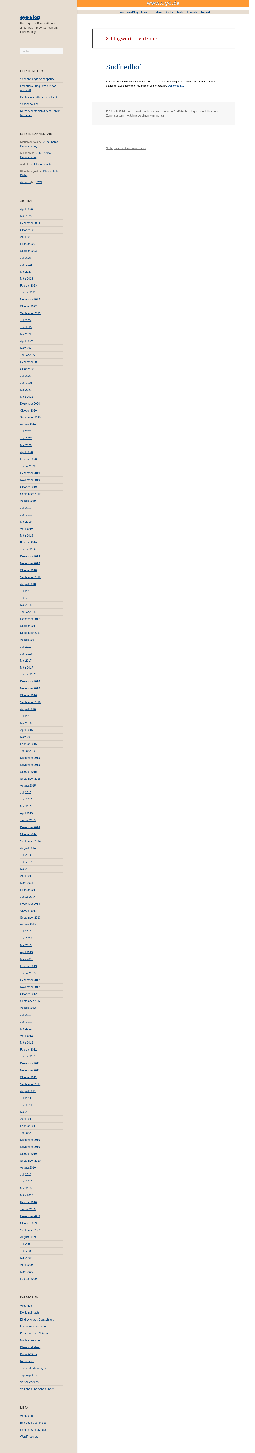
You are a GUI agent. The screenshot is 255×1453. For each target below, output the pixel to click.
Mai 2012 (26, 1028)
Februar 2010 (28, 1202)
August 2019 (28, 500)
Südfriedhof (123, 67)
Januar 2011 (27, 1132)
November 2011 (30, 1070)
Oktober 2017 (28, 625)
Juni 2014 (26, 862)
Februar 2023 (28, 285)
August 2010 (28, 1167)
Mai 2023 (26, 271)
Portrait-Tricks (28, 1354)
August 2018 (28, 584)
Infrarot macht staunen (33, 1326)
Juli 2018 (25, 591)
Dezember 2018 (30, 556)
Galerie (158, 12)
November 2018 (30, 563)
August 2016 (28, 709)
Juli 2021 (25, 375)
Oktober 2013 (28, 910)
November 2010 (30, 1146)
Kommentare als (33, 1429)
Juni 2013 (26, 938)
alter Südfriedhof (178, 111)
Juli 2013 (25, 931)
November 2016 (30, 688)
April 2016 (26, 730)
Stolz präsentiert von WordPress (126, 148)
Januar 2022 (28, 355)
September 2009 (30, 1230)
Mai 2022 (26, 334)
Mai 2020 (26, 445)
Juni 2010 (26, 1181)
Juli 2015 (25, 792)
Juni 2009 (26, 1250)
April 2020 (26, 452)
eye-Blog (30, 17)
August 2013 (28, 924)
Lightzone (197, 111)
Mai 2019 (26, 521)
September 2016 (30, 702)
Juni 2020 (26, 438)
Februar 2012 (28, 1049)
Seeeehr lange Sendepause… (39, 79)
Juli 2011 (25, 1098)
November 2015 (30, 764)
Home (120, 12)
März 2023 (26, 278)
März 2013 (26, 959)
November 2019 (30, 480)
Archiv (169, 12)
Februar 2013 (28, 966)
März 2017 (26, 667)
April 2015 (26, 813)
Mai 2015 (26, 806)
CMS (39, 182)
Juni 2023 (26, 264)
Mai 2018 (26, 605)
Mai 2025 (26, 216)
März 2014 (26, 882)
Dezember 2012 (30, 980)
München (211, 111)
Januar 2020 (28, 466)
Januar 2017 (28, 674)
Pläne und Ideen (30, 1347)
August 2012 (28, 1007)
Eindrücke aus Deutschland (37, 1319)
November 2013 (30, 903)
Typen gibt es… (29, 1375)
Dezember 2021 (30, 361)
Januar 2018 (28, 612)
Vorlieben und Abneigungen (37, 1389)
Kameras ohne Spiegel (34, 1333)
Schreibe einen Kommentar (147, 115)
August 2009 (28, 1237)
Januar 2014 (28, 896)
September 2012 (30, 1000)
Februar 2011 (28, 1125)
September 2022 (30, 313)
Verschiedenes (29, 1382)
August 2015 (28, 785)
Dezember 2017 (30, 618)
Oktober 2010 (28, 1153)
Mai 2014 (26, 868)
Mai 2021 (26, 389)
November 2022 (30, 299)
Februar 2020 (28, 459)
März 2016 (26, 737)
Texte (180, 12)
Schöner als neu (30, 104)
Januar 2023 (28, 292)
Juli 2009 (25, 1244)
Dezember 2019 (30, 473)
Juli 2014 (25, 855)
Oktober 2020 (28, 410)
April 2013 (26, 952)
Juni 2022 (26, 327)
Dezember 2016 (30, 681)
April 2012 (26, 1035)
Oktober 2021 (28, 368)
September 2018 (30, 577)
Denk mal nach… (30, 1312)
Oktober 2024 (28, 230)
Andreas (25, 182)
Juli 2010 (25, 1174)
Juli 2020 (25, 431)
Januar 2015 (28, 820)
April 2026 (26, 209)
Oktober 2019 (28, 486)
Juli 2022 (25, 320)
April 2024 (26, 236)
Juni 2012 (26, 1021)
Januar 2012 (28, 1056)
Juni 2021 (26, 382)
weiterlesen (174, 85)
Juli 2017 (25, 646)
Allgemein (26, 1305)
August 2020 (28, 424)
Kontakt (205, 12)
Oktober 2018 (28, 570)
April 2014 (26, 875)
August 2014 (28, 848)
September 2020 (30, 417)
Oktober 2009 (28, 1223)
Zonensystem (115, 115)
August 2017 (28, 639)
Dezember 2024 (30, 223)
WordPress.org (29, 1436)
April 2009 (26, 1264)
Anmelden (26, 1415)
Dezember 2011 (30, 1063)
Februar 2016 (28, 743)
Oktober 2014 (28, 834)
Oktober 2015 (28, 771)
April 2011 (26, 1119)
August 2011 (28, 1091)
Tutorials (191, 12)
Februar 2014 (28, 889)
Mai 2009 (26, 1257)
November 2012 (30, 987)
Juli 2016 (25, 716)
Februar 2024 (28, 243)
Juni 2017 (26, 653)
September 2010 (30, 1160)
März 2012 (26, 1042)
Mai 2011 (25, 1112)
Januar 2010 (28, 1209)
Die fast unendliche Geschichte (39, 97)
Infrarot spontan (43, 164)
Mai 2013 (26, 945)
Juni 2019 (26, 514)
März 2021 (26, 396)
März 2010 (26, 1195)
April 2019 (26, 528)
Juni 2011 (26, 1105)
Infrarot (145, 12)
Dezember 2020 (30, 403)
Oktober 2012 (28, 994)
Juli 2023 (25, 257)
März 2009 (26, 1271)
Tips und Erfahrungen (33, 1368)
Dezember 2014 (30, 827)
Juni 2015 (26, 799)
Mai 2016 (26, 723)
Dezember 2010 (30, 1139)
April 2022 (26, 341)
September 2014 (30, 841)
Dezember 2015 (30, 757)
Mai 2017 (26, 660)
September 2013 (30, 917)
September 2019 (30, 493)
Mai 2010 (26, 1188)
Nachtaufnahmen (30, 1340)
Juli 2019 (25, 507)
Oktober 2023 (28, 250)
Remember (27, 1361)
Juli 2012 (25, 1014)
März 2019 (26, 535)
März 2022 (26, 348)
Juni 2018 (26, 598)
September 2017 (30, 632)
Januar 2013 (28, 973)
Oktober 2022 (28, 306)
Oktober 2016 (28, 695)
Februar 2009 (28, 1278)
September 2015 (30, 778)
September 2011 (30, 1084)
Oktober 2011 (28, 1077)
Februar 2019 (28, 542)
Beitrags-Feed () (33, 1422)
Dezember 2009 (30, 1216)
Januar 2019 (28, 549)
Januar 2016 (28, 750)
